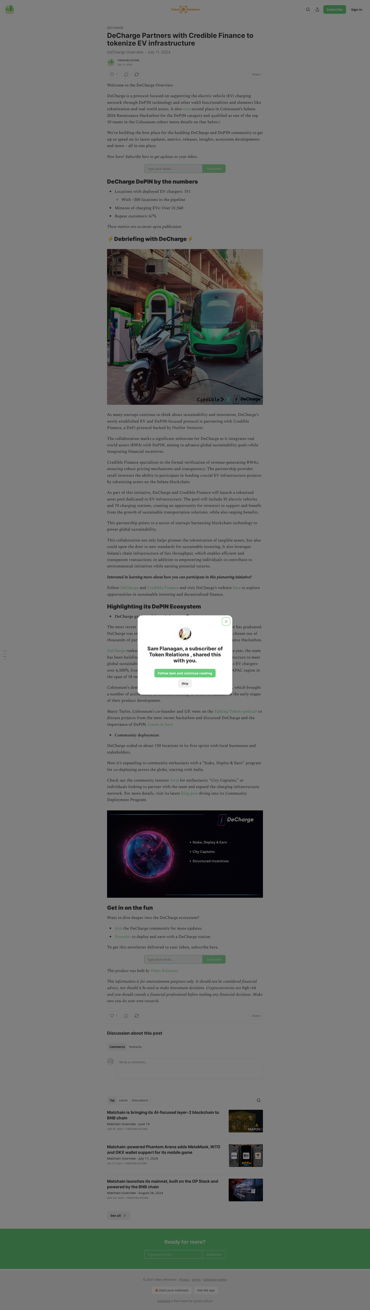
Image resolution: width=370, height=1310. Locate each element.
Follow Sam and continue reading (185, 673)
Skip (185, 683)
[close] (226, 621)
